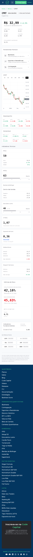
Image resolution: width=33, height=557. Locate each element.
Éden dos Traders (8, 494)
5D (8, 77)
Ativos (10, 9)
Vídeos (4, 383)
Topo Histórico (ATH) (9, 514)
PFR (3, 448)
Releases (5, 386)
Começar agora (21, 2)
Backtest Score (7, 397)
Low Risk (5, 478)
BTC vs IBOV (6, 416)
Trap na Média (7, 446)
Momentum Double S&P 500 (12, 475)
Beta (3, 497)
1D (4, 77)
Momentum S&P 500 (9, 470)
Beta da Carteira (7, 422)
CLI (3, 389)
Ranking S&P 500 (8, 502)
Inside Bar (5, 454)
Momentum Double (9, 473)
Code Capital (6, 380)
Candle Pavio (6, 440)
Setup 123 (5, 434)
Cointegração (7, 407)
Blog (3, 378)
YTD (23, 77)
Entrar (30, 2)
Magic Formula (7, 464)
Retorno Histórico (8, 413)
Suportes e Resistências (10, 410)
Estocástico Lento (8, 437)
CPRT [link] (16, 9)
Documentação (7, 392)
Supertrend (6, 457)
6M (19, 77)
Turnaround (6, 443)
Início (3, 9)
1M (11, 77)
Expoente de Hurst (8, 516)
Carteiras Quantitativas (10, 424)
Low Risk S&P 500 (8, 481)
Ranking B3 (6, 499)
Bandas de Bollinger (9, 451)
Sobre (4, 375)
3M (15, 77)
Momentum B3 (7, 467)
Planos (4, 372)
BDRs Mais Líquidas (9, 508)
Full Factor (5, 484)
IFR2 (3, 431)
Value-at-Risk (6, 419)
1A (27, 77)
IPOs (3, 505)
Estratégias (6, 395)
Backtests (5, 405)
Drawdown (6, 511)
